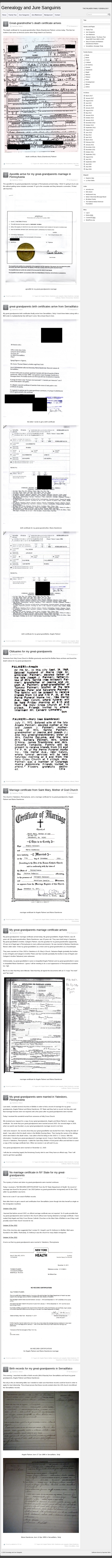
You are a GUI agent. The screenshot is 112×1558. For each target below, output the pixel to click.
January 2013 (90, 120)
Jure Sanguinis (24, 15)
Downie (88, 67)
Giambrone (15, 26)
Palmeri (21, 26)
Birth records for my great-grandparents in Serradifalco (40, 1368)
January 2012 (90, 145)
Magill (87, 72)
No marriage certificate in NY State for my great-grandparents (37, 1174)
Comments (90, 217)
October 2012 (90, 125)
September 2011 (90, 154)
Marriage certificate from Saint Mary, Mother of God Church (43, 789)
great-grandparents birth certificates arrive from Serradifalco (43, 306)
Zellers (88, 87)
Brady (87, 55)
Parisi (87, 79)
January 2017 (90, 98)
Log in (88, 213)
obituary (72, 781)
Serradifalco (76, 642)
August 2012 (89, 130)
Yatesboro (76, 297)
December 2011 (90, 147)
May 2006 (89, 169)
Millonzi (88, 74)
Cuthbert (88, 62)
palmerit (13, 163)
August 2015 (89, 101)
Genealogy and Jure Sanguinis (31, 7)
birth (53, 1544)
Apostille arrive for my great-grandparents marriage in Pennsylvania (40, 175)
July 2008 (88, 164)
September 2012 (91, 127)
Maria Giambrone (68, 163)
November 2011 (90, 149)
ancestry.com (90, 189)
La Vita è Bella (90, 180)
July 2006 (88, 166)
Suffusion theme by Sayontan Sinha (101, 1552)
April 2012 (89, 137)
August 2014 (89, 110)
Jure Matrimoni (37, 15)
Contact (57, 15)
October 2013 (90, 118)
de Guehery (89, 65)
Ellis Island (89, 192)
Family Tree (13, 15)
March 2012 (89, 140)
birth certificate (57, 641)
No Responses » (73, 26)
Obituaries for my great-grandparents (30, 651)
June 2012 (89, 132)
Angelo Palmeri (45, 296)
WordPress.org (90, 220)
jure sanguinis (59, 163)
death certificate (44, 163)
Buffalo (50, 1358)
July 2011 (88, 159)
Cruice (88, 60)
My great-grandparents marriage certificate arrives (38, 929)
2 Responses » (74, 309)
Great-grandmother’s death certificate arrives (35, 23)
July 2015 (88, 103)
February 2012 (90, 142)
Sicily (77, 1546)
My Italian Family (91, 199)
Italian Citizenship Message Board (96, 197)
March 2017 (89, 96)
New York (76, 163)
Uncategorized (90, 82)
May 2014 (89, 113)
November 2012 (90, 123)
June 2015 (89, 105)
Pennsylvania (69, 297)
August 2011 (89, 157)
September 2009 (91, 162)
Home (4, 15)
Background (48, 15)
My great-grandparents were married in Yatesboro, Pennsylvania (38, 1098)
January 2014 (90, 115)
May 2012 (89, 135)
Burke (87, 57)
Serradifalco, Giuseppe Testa (94, 46)
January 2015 (90, 108)
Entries (89, 215)
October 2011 (90, 152)
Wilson (88, 84)
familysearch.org (91, 194)
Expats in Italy (90, 178)
